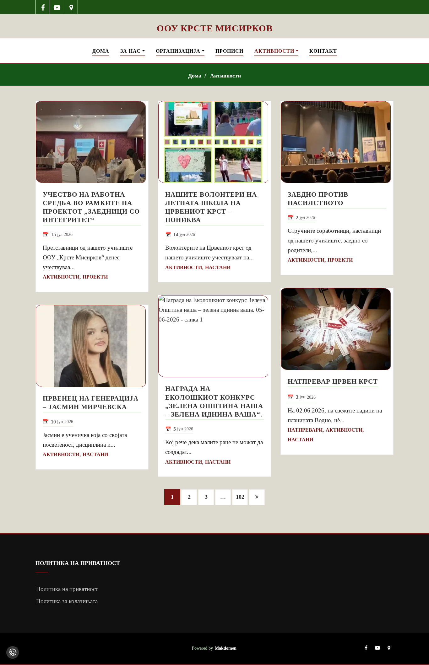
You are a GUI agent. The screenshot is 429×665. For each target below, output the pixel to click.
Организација (179, 51)
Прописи (229, 51)
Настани (95, 454)
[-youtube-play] (57, 7)
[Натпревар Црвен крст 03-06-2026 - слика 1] (337, 329)
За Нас (131, 51)
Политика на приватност (67, 589)
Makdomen (225, 648)
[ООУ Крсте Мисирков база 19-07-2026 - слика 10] (214, 18)
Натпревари (305, 430)
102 (240, 497)
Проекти (95, 276)
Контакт (323, 51)
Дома (100, 51)
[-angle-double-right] (257, 497)
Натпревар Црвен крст (333, 381)
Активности (275, 51)
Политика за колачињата (67, 601)
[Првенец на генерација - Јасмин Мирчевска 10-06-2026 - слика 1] (92, 346)
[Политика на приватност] (12, 652)
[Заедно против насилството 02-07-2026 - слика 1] (337, 142)
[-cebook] (43, 7)
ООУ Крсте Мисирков (215, 28)
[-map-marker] (71, 7)
